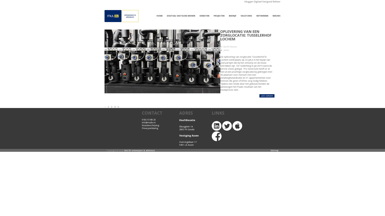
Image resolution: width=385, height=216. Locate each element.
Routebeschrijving (150, 125)
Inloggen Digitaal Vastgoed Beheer (262, 1)
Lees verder (267, 95)
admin (226, 50)
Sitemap (275, 150)
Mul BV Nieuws (230, 46)
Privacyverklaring (150, 128)
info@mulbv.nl (149, 122)
